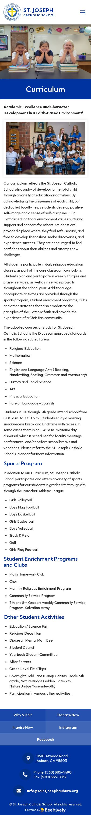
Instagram (68, 727)
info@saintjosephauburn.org (52, 790)
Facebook (45, 739)
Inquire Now (23, 727)
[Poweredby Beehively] (45, 810)
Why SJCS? (23, 715)
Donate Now (68, 715)
